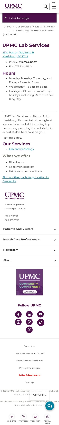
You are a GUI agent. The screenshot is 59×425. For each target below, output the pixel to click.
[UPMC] (13, 7)
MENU (54, 2)
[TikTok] (40, 322)
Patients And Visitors (18, 229)
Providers (24, 421)
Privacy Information (29, 368)
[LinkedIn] (29, 315)
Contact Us (29, 346)
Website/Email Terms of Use (29, 353)
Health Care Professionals (21, 239)
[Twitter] (29, 330)
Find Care (11, 421)
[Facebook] (18, 315)
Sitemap (29, 382)
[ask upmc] (49, 405)
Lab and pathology (21, 149)
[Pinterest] (29, 322)
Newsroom (10, 249)
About (7, 260)
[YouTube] (40, 315)
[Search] (46, 6)
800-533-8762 (12, 220)
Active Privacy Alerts (29, 375)
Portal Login (47, 422)
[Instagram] (18, 322)
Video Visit (35, 421)
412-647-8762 (11, 216)
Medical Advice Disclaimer (29, 360)
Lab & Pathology (19, 18)
